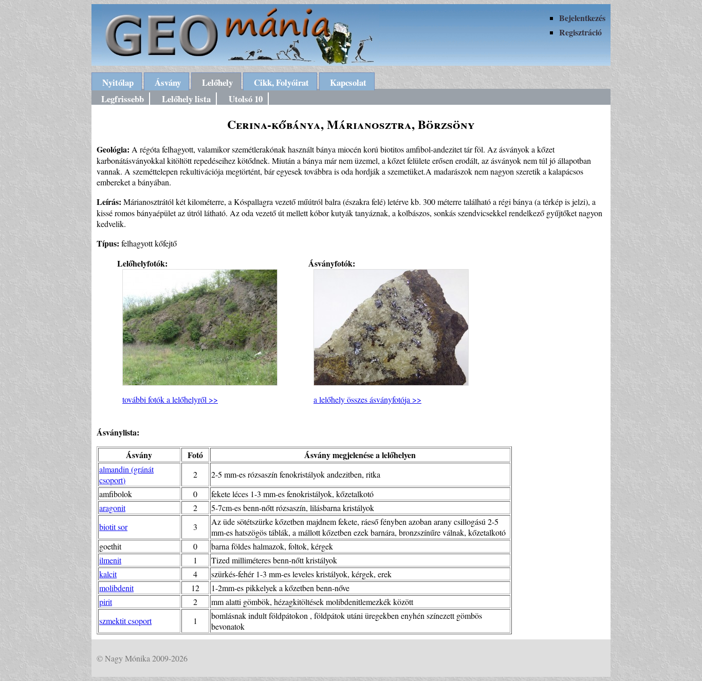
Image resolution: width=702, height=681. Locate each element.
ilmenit (110, 560)
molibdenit (116, 587)
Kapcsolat (348, 82)
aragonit (112, 507)
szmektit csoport (125, 620)
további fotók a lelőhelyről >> (170, 399)
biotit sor (113, 526)
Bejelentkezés (582, 18)
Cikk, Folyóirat (281, 82)
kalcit (108, 574)
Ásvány (168, 82)
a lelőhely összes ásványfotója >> (367, 399)
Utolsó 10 (246, 98)
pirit (105, 601)
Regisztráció (580, 32)
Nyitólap (118, 82)
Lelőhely (217, 82)
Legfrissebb (122, 98)
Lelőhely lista (186, 98)
